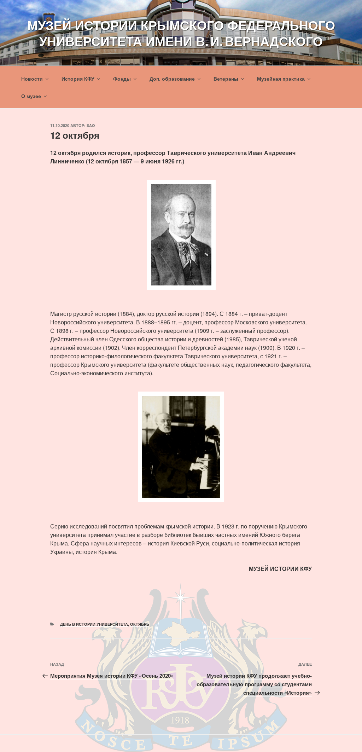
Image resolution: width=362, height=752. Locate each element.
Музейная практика (281, 78)
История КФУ (78, 78)
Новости (32, 78)
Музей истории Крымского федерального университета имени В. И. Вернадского (181, 33)
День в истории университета (94, 624)
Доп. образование (172, 78)
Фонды (122, 78)
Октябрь (139, 624)
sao (91, 125)
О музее (31, 95)
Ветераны (226, 78)
